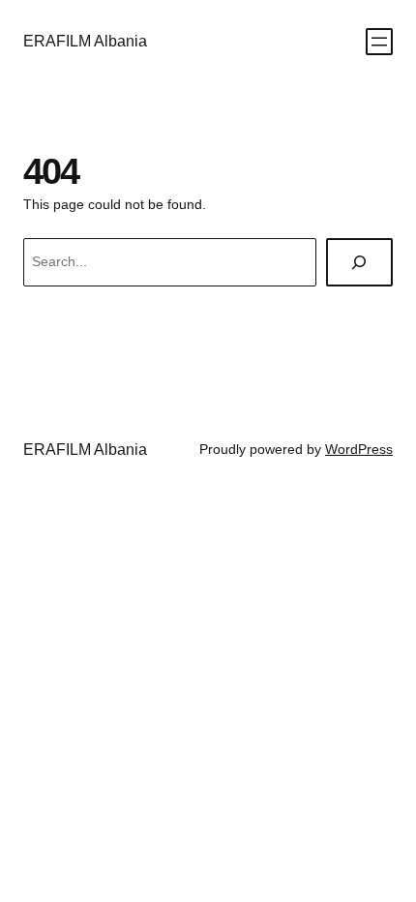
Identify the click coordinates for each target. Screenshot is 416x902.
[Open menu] (379, 41)
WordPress (359, 449)
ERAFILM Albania (85, 40)
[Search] (359, 262)
